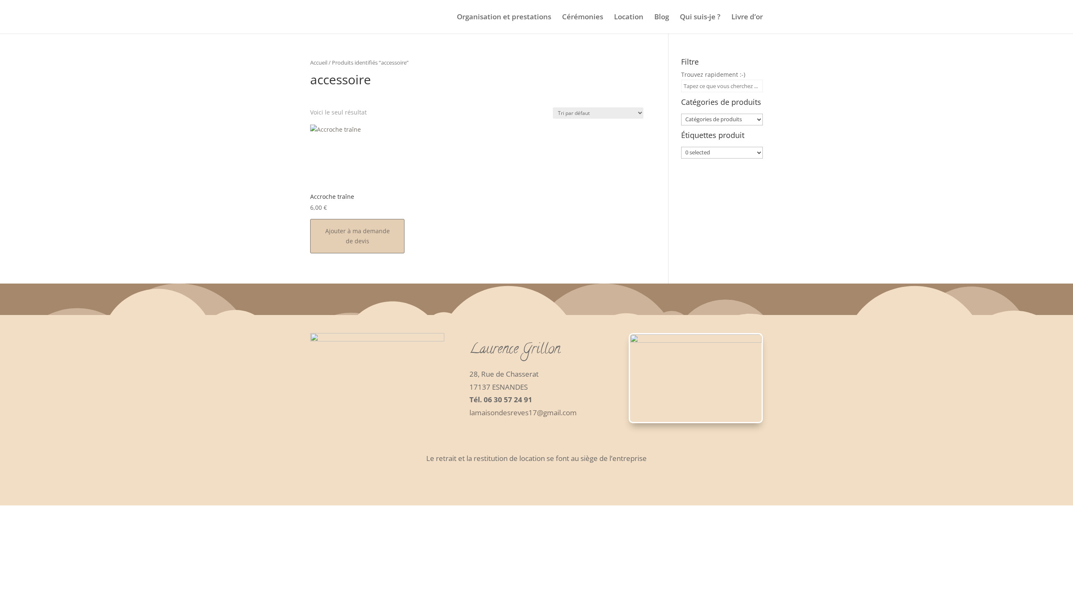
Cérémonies (582, 17)
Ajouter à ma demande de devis (357, 236)
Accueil (318, 62)
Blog (661, 17)
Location (628, 17)
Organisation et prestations (504, 17)
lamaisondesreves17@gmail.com (523, 412)
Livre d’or (747, 17)
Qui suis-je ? (700, 17)
